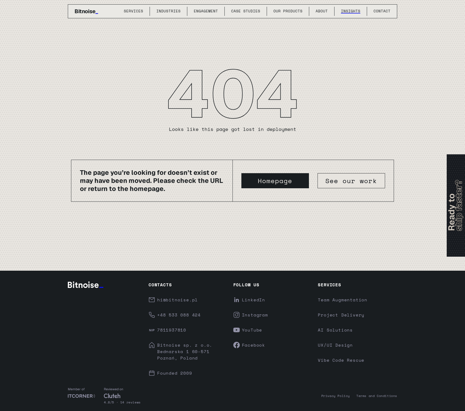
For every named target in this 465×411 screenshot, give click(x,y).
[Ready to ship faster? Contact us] (456, 205)
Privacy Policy (335, 395)
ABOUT (322, 11)
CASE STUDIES (245, 11)
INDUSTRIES (168, 11)
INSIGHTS (350, 11)
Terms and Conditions (376, 395)
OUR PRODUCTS (287, 11)
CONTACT (382, 11)
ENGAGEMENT (206, 11)
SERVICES (133, 11)
